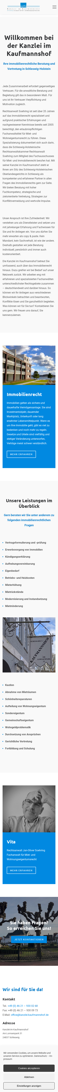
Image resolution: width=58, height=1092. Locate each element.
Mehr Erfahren (21, 454)
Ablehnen (29, 1077)
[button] (54, 7)
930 (28, 1005)
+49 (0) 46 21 (16, 1005)
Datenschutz (40, 1056)
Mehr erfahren (21, 870)
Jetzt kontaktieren (29, 939)
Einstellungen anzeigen (29, 1085)
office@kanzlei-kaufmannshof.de (29, 1014)
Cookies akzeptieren (29, 1068)
